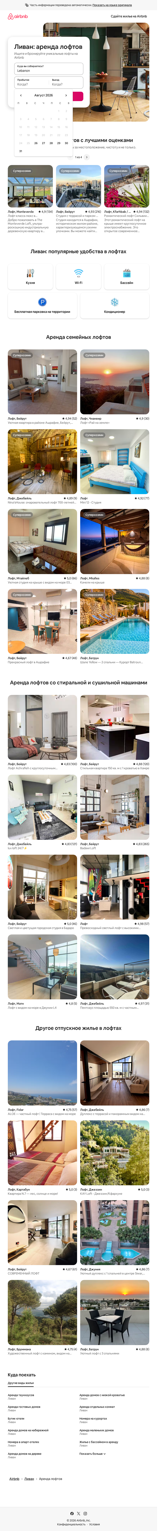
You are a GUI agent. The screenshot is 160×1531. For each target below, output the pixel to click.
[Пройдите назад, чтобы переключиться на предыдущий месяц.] (21, 95)
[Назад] (70, 157)
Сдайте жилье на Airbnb (129, 16)
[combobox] (48, 70)
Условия (94, 1524)
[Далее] (87, 157)
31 (20, 151)
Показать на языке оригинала (112, 5)
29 (58, 143)
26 (35, 143)
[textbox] (31, 84)
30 (66, 143)
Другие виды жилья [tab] (21, 1383)
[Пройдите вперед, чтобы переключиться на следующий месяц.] (66, 95)
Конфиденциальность (71, 1524)
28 (51, 143)
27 (43, 143)
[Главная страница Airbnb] (18, 16)
